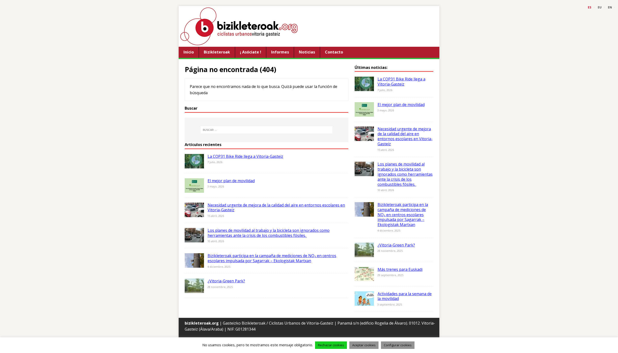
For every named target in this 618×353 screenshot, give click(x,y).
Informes (280, 52)
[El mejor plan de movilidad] (194, 189)
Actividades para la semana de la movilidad (405, 296)
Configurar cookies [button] (398, 345)
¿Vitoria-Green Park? (226, 281)
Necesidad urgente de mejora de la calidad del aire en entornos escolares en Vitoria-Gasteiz (276, 207)
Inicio (188, 52)
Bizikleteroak (217, 52)
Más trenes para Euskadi (400, 269)
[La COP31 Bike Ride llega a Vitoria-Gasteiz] (194, 165)
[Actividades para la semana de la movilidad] (364, 302)
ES (589, 7)
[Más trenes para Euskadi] (364, 278)
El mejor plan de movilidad (231, 180)
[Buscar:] (266, 130)
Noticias (307, 52)
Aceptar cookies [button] (364, 345)
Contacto (334, 52)
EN (610, 7)
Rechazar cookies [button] (331, 345)
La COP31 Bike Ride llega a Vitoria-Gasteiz (245, 156)
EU (600, 7)
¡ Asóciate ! (250, 52)
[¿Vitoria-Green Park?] (194, 290)
